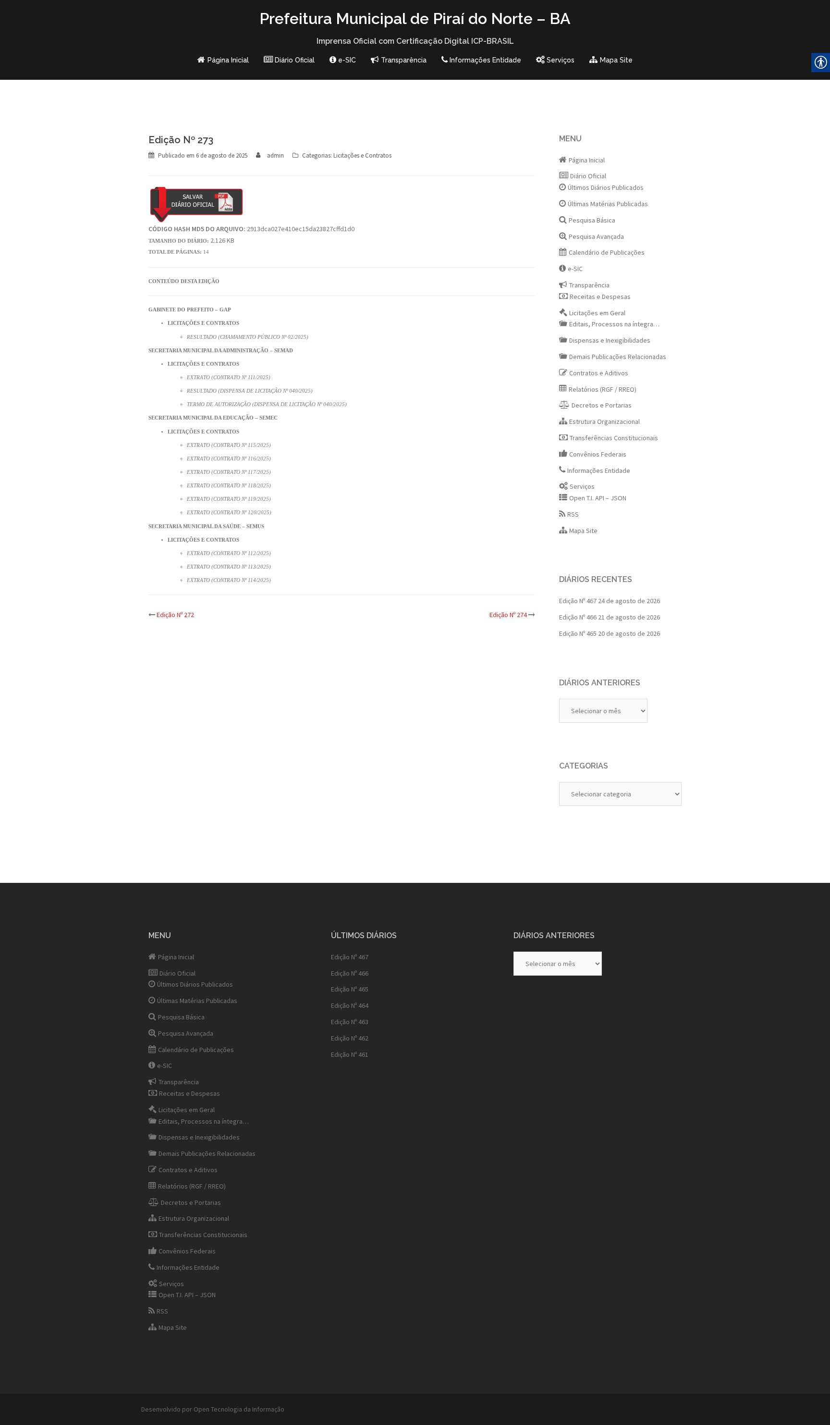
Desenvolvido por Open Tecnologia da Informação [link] (212, 1409)
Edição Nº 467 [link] (578, 600)
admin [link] (275, 155)
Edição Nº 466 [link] (578, 617)
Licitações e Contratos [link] (362, 155)
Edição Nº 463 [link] (349, 1021)
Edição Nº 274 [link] (508, 614)
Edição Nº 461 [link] (349, 1054)
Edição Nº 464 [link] (349, 1005)
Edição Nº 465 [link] (578, 633)
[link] (222, 60)
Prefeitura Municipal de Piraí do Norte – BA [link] (415, 18)
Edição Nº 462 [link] (349, 1038)
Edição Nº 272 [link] (175, 614)
